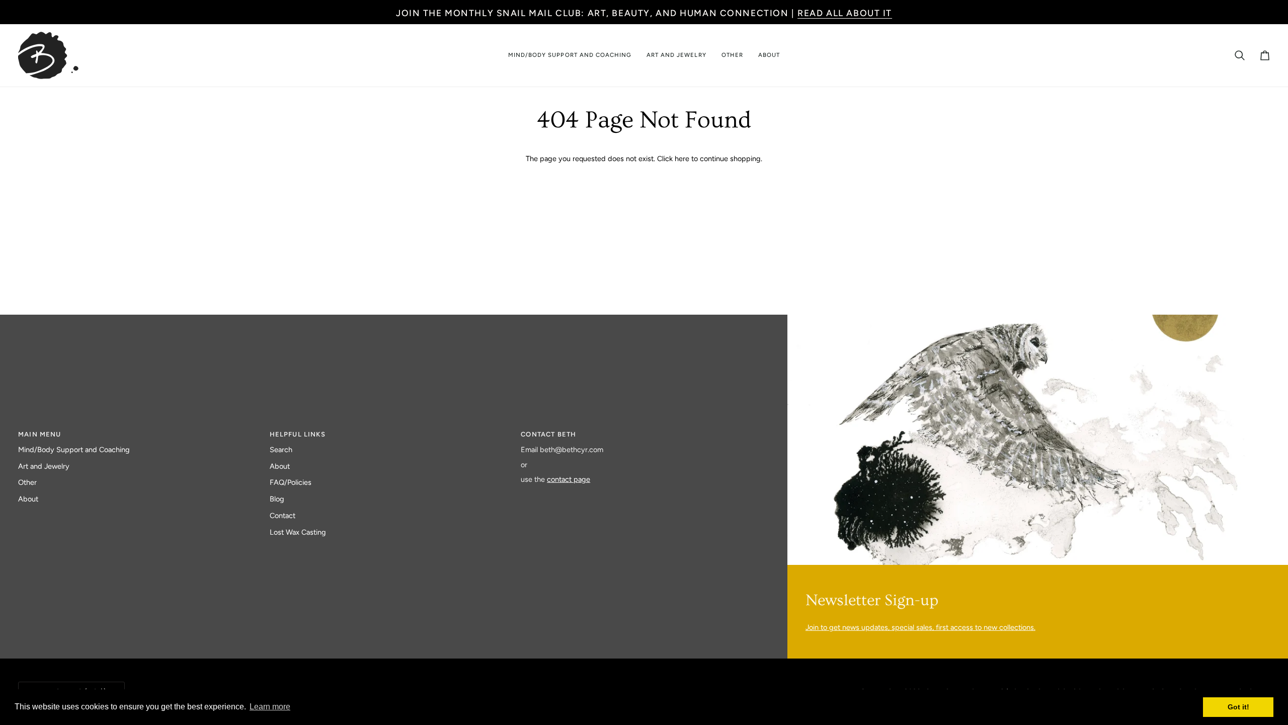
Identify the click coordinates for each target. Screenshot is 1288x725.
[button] (570, 55)
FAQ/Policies (290, 482)
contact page (568, 479)
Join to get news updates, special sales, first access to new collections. (920, 627)
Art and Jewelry (43, 466)
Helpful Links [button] (298, 434)
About (28, 498)
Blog (277, 498)
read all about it (844, 13)
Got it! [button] (1238, 707)
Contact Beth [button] (548, 434)
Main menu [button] (39, 434)
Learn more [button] (270, 706)
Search (281, 449)
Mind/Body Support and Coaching (74, 449)
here (682, 158)
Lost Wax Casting (298, 532)
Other (27, 482)
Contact (282, 515)
